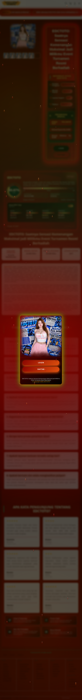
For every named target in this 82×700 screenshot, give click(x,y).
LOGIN (41, 363)
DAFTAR (41, 369)
